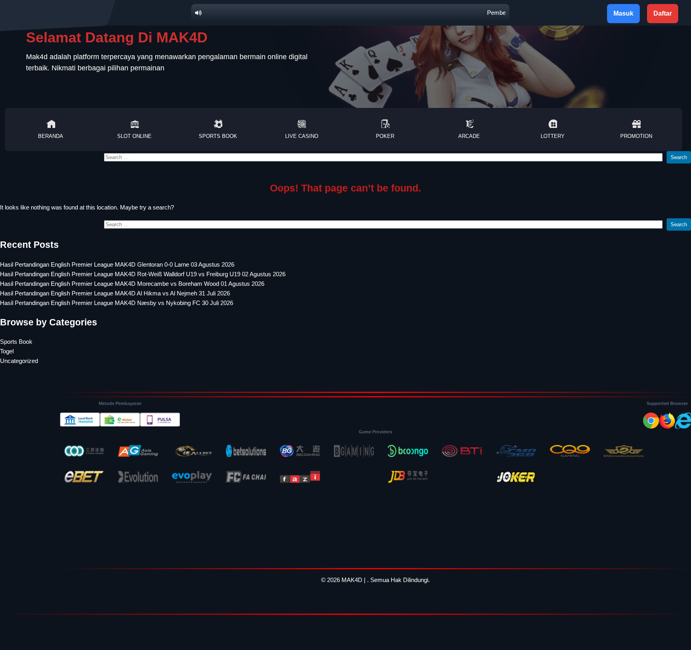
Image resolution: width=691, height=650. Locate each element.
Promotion (636, 136)
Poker (385, 136)
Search (679, 157)
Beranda (50, 136)
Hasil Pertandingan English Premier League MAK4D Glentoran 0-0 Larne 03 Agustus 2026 (117, 264)
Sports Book (218, 136)
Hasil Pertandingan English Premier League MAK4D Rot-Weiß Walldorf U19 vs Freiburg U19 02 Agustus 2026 (143, 274)
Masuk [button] (623, 13)
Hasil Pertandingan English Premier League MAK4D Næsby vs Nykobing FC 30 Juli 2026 (116, 302)
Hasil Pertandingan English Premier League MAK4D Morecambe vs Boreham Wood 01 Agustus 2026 (132, 283)
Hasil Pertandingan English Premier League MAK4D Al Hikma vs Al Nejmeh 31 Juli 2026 (115, 293)
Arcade (469, 136)
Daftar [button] (662, 13)
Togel (7, 351)
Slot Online (134, 136)
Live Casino (301, 136)
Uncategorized (19, 360)
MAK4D (352, 579)
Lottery (553, 136)
